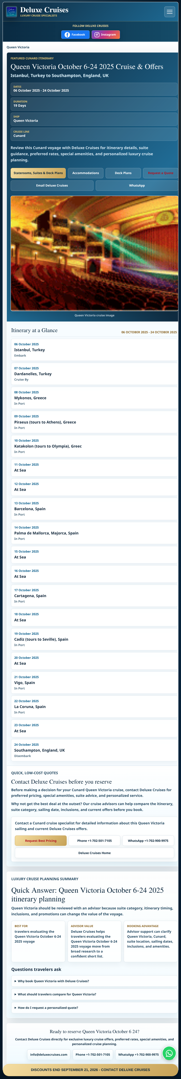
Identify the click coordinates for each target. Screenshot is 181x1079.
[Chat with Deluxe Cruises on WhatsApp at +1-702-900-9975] (169, 1053)
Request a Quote (160, 173)
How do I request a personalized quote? (48, 1008)
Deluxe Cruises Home (94, 853)
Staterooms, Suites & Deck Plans (38, 173)
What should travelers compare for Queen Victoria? (57, 994)
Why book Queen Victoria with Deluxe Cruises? (53, 981)
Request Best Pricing (41, 841)
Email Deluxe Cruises (52, 185)
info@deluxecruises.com (48, 1054)
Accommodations (85, 173)
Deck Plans (123, 173)
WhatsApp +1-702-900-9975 (148, 841)
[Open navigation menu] (169, 11)
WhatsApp (137, 185)
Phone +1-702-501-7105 (94, 841)
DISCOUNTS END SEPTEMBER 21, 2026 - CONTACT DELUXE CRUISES (90, 1070)
